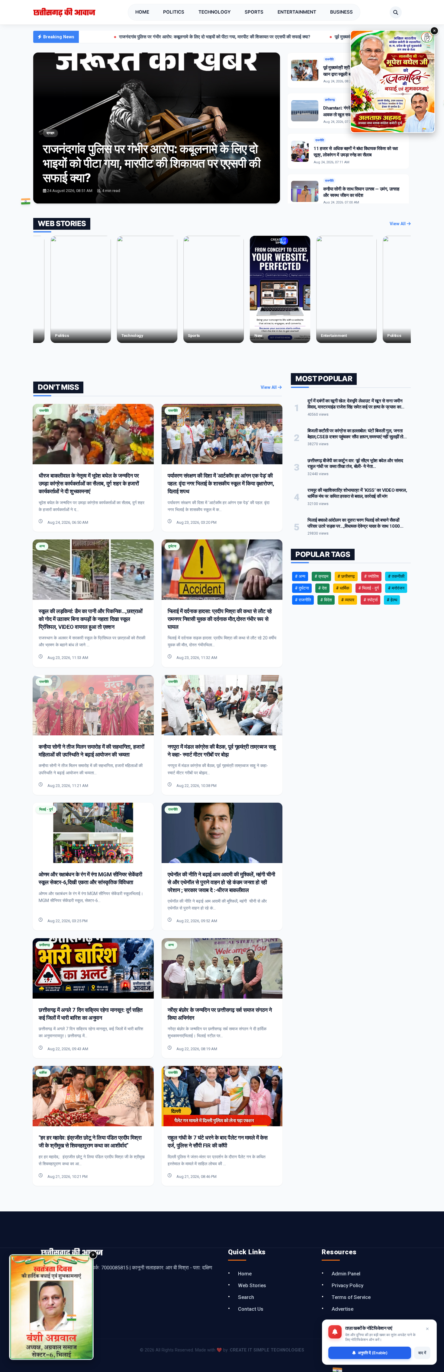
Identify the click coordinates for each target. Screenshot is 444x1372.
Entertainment (297, 12)
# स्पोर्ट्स (370, 599)
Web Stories (252, 1285)
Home (142, 12)
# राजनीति (303, 599)
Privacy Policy (347, 1285)
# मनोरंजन (396, 588)
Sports (254, 12)
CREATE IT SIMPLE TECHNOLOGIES (267, 1350)
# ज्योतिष (371, 576)
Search (246, 1297)
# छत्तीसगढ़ (346, 576)
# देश (322, 588)
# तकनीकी (396, 576)
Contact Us (250, 1309)
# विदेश (326, 599)
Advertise (342, 1309)
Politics (173, 12)
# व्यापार (347, 599)
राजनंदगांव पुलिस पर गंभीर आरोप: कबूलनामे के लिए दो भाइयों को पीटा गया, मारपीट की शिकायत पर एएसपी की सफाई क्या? (139, 37)
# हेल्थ (392, 599)
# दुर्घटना (302, 588)
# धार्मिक (342, 588)
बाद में (422, 1352)
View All (398, 223)
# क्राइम (321, 576)
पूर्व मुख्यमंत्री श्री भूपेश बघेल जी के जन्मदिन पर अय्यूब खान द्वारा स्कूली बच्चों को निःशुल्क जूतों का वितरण (342, 37)
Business (341, 12)
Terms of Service (351, 1297)
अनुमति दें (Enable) (373, 1352)
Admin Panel (346, 1274)
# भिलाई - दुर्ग (368, 588)
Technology (214, 12)
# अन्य (300, 576)
